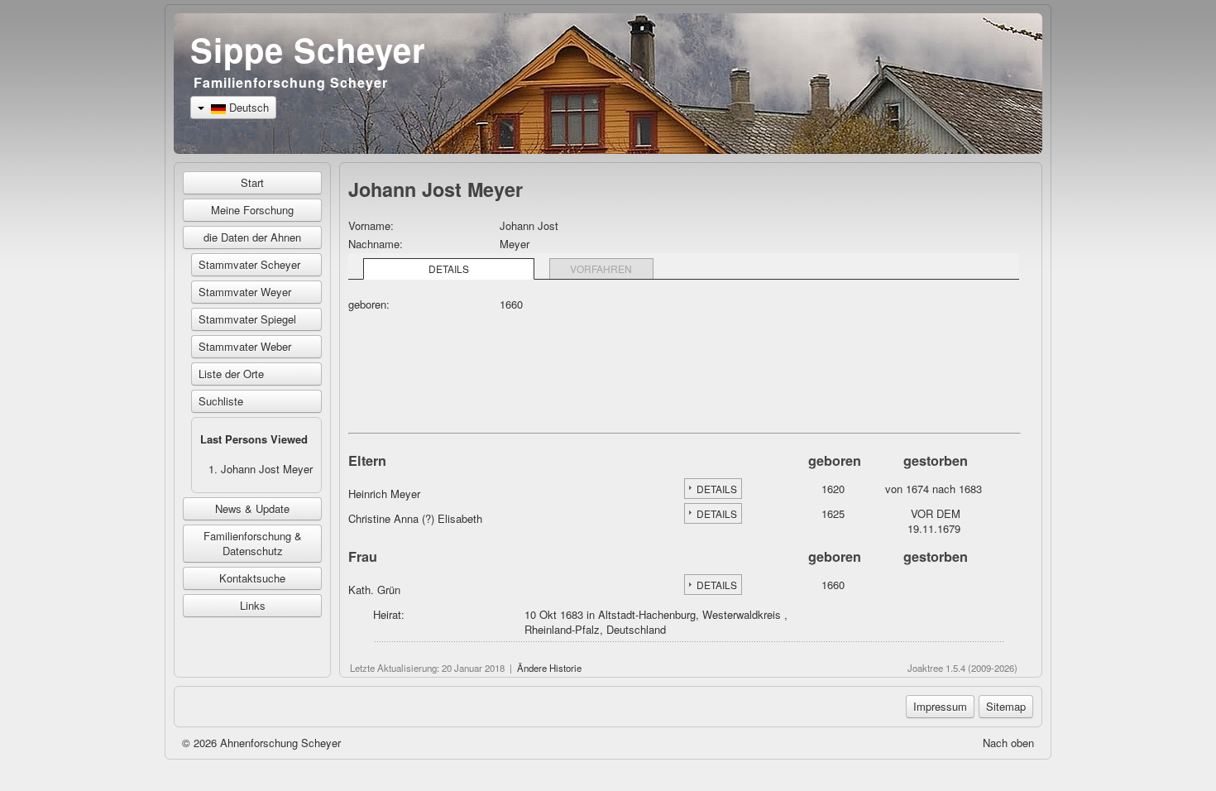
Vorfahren (601, 268)
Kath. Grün (374, 589)
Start (252, 182)
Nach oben (1008, 742)
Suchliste (221, 401)
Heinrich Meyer (384, 493)
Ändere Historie (549, 667)
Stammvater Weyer (245, 292)
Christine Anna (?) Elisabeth (415, 518)
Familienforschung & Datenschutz (252, 543)
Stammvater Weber (245, 346)
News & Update (252, 508)
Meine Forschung (252, 210)
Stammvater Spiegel (247, 319)
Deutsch (247, 107)
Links (253, 605)
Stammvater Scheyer (249, 264)
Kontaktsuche (252, 578)
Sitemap (1006, 706)
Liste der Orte (231, 373)
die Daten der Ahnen (252, 237)
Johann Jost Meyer (267, 469)
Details (448, 268)
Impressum (940, 706)
